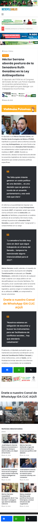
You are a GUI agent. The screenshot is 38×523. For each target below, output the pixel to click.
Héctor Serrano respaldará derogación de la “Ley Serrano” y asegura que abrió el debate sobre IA (10, 499)
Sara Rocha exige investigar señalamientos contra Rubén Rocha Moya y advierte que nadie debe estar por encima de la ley (19, 418)
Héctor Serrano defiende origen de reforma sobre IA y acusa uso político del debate (28, 449)
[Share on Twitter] (30, 370)
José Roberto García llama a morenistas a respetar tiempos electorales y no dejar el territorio (10, 449)
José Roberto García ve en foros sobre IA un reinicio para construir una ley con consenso (27, 473)
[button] (19, 125)
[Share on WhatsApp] (19, 370)
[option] (19, 413)
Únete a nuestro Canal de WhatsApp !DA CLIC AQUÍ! (19, 303)
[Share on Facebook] (7, 370)
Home (5, 51)
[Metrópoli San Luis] (10, 9)
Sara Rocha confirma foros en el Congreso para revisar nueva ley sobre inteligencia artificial (10, 473)
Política (11, 51)
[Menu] (3, 14)
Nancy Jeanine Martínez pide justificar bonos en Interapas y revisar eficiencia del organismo (27, 499)
